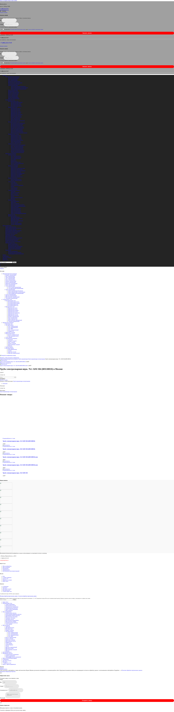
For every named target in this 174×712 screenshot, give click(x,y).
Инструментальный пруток (17, 126)
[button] (5, 438)
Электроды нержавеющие (11, 298)
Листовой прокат (12, 154)
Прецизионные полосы (16, 139)
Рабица (12, 186)
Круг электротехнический (17, 146)
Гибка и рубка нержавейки (14, 248)
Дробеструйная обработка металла (13, 228)
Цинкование (8, 250)
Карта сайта (5, 581)
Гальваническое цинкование (14, 252)
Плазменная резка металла (11, 240)
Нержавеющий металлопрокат (12, 76)
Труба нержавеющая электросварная (19, 87)
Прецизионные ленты (16, 135)
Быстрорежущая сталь (13, 101)
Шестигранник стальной (16, 197)
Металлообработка (7, 566)
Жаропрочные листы (16, 108)
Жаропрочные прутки (16, 115)
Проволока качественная (16, 169)
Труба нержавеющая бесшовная (18, 86)
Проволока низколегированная (18, 170)
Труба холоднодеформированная (18, 213)
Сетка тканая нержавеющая (14, 287)
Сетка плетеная (14, 184)
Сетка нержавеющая (13, 96)
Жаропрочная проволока (16, 114)
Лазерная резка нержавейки (14, 247)
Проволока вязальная (16, 172)
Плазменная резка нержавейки (15, 246)
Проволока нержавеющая (14, 81)
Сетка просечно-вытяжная (17, 185)
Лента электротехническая (17, 147)
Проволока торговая (15, 175)
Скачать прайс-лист (7, 591)
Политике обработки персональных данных (132, 670)
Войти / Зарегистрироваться (9, 664)
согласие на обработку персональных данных (35, 29)
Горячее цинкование (13, 251)
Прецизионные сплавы (13, 134)
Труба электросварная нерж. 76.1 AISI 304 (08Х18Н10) (13, 361)
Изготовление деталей (13, 245)
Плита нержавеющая (10, 279)
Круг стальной (14, 194)
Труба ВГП (13, 202)
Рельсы (12, 196)
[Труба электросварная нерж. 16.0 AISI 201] (6, 469)
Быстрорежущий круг (16, 104)
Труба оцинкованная (15, 209)
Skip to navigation (4, 0)
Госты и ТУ (5, 578)
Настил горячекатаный (16, 180)
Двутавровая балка (15, 217)
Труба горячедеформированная (18, 206)
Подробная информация (5, 671)
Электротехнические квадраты (18, 145)
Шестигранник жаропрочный (18, 120)
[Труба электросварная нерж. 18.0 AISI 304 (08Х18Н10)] (6, 445)
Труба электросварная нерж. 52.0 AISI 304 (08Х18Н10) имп (20, 457)
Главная (2, 359)
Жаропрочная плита (15, 110)
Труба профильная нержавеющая (18, 88)
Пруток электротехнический (17, 151)
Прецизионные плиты (16, 137)
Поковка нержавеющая (13, 92)
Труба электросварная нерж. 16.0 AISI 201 (15, 473)
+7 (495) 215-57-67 (4, 8)
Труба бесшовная (15, 201)
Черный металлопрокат (10, 153)
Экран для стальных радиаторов (12, 241)
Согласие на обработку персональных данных (9, 60)
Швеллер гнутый (15, 219)
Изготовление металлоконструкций (13, 237)
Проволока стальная (13, 165)
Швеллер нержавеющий (13, 98)
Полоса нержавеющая (13, 93)
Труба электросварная (16, 212)
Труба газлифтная (15, 203)
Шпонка (13, 198)
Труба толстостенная (16, 211)
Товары (1, 679)
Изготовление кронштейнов (12, 239)
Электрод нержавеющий (14, 84)
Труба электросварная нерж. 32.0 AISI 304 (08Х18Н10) (19, 441)
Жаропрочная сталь (12, 107)
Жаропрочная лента (15, 109)
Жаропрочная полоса (16, 113)
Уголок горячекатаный (16, 223)
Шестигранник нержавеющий (15, 82)
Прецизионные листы (16, 136)
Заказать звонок (3, 12)
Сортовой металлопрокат (14, 190)
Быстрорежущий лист (16, 103)
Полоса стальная (15, 195)
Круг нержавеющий (12, 79)
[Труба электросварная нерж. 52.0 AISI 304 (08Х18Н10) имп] (6, 453)
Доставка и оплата (7, 589)
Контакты (5, 587)
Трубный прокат (12, 200)
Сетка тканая (14, 189)
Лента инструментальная (16, 130)
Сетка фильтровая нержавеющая (15, 288)
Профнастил (14, 161)
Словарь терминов (7, 577)
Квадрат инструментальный (17, 128)
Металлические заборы (10, 236)
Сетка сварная (14, 187)
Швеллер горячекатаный (16, 218)
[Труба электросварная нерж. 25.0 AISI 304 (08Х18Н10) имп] (6, 461)
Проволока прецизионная (17, 140)
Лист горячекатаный (15, 156)
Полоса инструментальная (17, 131)
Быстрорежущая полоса (16, 106)
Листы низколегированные (17, 163)
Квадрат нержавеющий (13, 77)
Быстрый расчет (6, 590)
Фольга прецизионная (16, 142)
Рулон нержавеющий (13, 95)
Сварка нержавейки (12, 244)
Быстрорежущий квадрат (16, 102)
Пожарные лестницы (10, 234)
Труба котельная (14, 207)
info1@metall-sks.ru (4, 10)
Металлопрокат (6, 567)
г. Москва (3, 11)
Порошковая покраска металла (12, 231)
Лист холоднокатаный (16, 157)
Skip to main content (12, 0)
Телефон (2, 24)
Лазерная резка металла (10, 229)
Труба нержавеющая (13, 85)
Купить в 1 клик (4, 380)
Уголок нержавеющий (13, 97)
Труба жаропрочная (15, 119)
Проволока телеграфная (16, 174)
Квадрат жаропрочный (16, 117)
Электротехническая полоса (17, 150)
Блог (4, 576)
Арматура (13, 191)
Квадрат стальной (15, 192)
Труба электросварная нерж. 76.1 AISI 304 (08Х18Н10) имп (14, 365)
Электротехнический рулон (17, 152)
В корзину (3, 378)
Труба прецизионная (15, 141)
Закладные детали (9, 235)
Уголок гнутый (14, 222)
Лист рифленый (14, 164)
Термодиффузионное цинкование (16, 253)
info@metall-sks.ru (4, 560)
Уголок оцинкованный (16, 224)
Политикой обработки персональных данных (18, 29)
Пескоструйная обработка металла (13, 230)
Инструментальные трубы (17, 124)
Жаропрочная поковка (16, 112)
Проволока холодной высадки (18, 168)
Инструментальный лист (16, 125)
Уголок (9, 350)
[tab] (5, 383)
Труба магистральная (16, 208)
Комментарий (2, 697)
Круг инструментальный (16, 129)
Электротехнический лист (17, 148)
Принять (13, 671)
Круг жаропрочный (15, 118)
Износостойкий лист (16, 162)
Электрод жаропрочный (13, 321)
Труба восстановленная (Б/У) (17, 204)
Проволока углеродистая (16, 176)
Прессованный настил (16, 179)
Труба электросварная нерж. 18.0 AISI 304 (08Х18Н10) (19, 449)
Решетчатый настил (12, 178)
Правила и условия (7, 580)
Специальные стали (10, 99)
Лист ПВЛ (13, 159)
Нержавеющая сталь (10, 242)
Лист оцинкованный (15, 158)
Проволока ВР (14, 167)
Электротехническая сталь (14, 143)
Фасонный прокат (12, 215)
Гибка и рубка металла (10, 226)
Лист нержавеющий (12, 80)
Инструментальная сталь (14, 121)
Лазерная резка (6, 569)
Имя (1, 20)
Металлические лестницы (11, 233)
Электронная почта (4, 690)
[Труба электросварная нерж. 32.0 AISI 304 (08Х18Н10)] (23, 437)
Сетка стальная (11, 181)
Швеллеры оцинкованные (17, 220)
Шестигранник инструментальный (19, 132)
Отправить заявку (87, 700)
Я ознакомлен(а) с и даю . (23, 29)
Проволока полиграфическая (17, 173)
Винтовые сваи (11, 214)
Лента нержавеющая (13, 90)
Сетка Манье (14, 183)
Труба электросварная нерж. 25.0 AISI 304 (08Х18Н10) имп (20, 465)
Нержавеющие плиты (13, 91)
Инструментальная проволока (18, 123)
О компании (5, 586)
